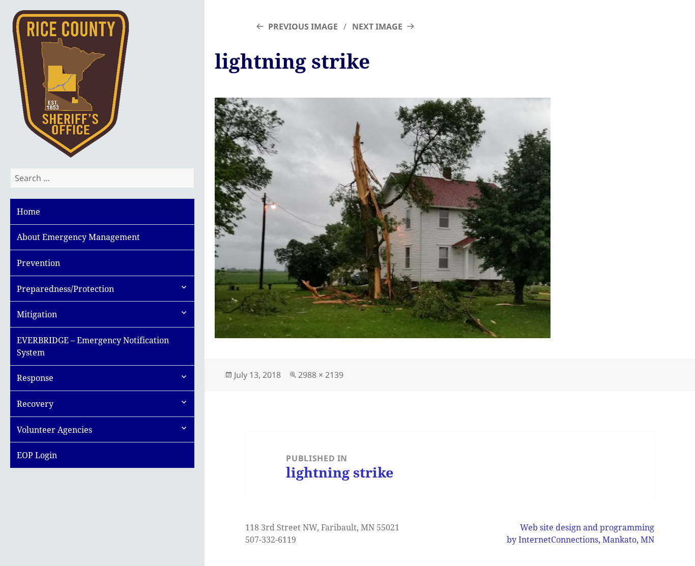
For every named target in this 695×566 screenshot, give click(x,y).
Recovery (35, 403)
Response (35, 377)
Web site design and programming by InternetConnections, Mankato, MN (580, 533)
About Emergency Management (78, 237)
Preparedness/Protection (65, 288)
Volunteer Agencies (54, 429)
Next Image (377, 26)
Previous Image (303, 26)
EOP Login (37, 455)
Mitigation (37, 314)
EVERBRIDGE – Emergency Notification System (93, 346)
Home (28, 211)
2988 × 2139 (320, 374)
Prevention (38, 263)
